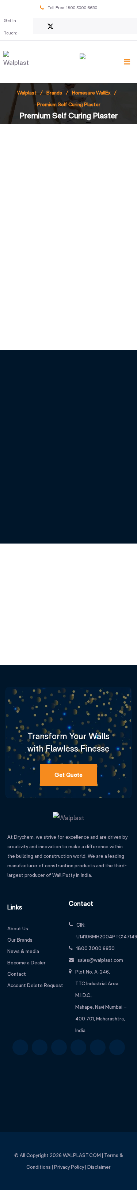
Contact (16, 974)
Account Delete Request (35, 985)
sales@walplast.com (100, 960)
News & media (23, 951)
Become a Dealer (26, 962)
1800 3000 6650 (81, 7)
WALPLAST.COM (82, 1155)
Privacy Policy (69, 1167)
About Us (17, 928)
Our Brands (20, 940)
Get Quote (68, 774)
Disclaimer (99, 1167)
